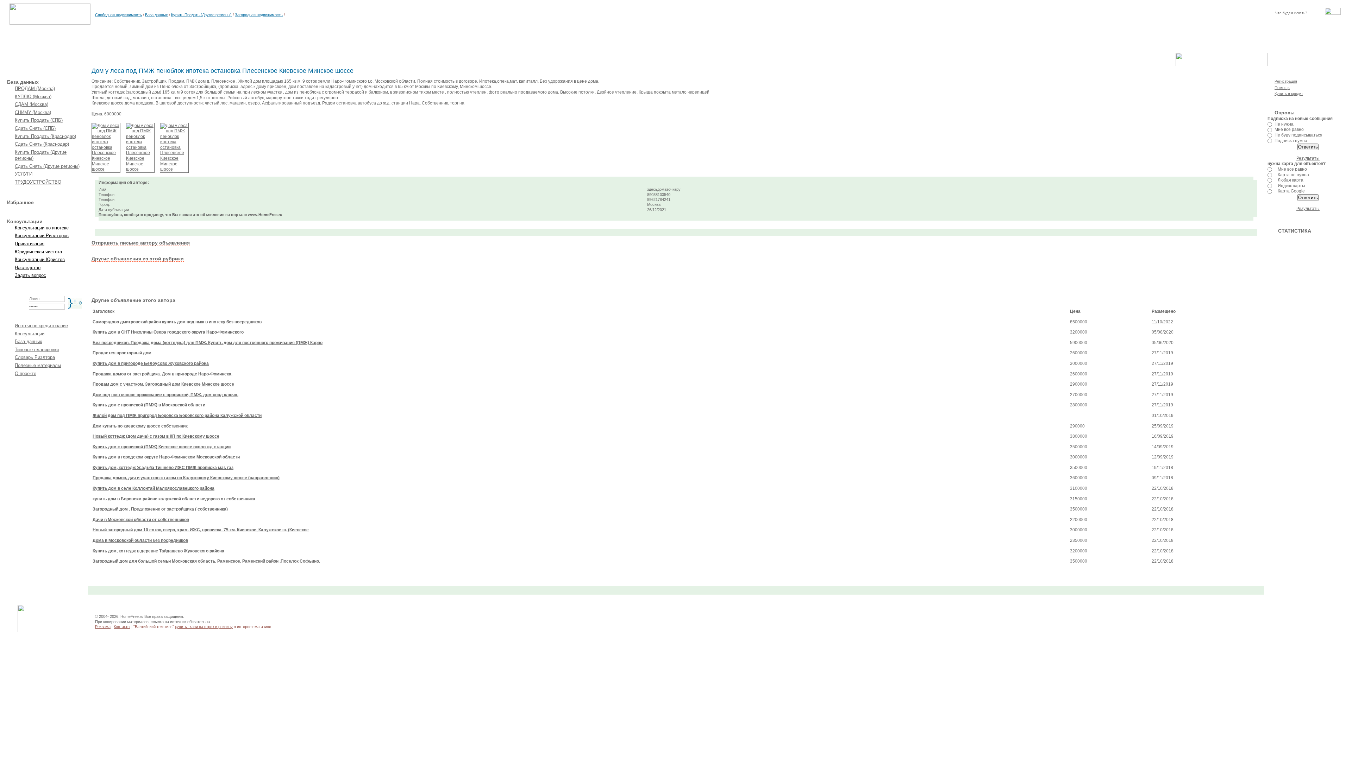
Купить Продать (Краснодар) (45, 136)
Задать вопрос (30, 275)
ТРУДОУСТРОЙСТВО (38, 182)
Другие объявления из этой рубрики (138, 258)
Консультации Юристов (40, 259)
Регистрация (1286, 81)
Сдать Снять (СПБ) (35, 128)
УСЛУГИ (23, 174)
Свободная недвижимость (118, 15)
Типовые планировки (37, 349)
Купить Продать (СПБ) (39, 120)
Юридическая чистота (38, 251)
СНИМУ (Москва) (33, 112)
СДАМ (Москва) (31, 104)
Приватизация (29, 243)
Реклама (103, 627)
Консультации (29, 333)
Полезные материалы (38, 365)
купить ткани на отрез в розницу (204, 627)
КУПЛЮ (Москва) (33, 96)
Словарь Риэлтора (35, 357)
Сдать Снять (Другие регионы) (47, 166)
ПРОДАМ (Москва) (35, 88)
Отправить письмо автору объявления (141, 243)
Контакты (122, 627)
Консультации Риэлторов (42, 235)
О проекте (25, 373)
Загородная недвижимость (259, 15)
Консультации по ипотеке (42, 227)
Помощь (1282, 88)
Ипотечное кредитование (41, 325)
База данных (156, 15)
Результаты (1308, 158)
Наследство (27, 267)
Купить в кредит (1289, 93)
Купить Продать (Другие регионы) (201, 15)
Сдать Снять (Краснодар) (42, 144)
